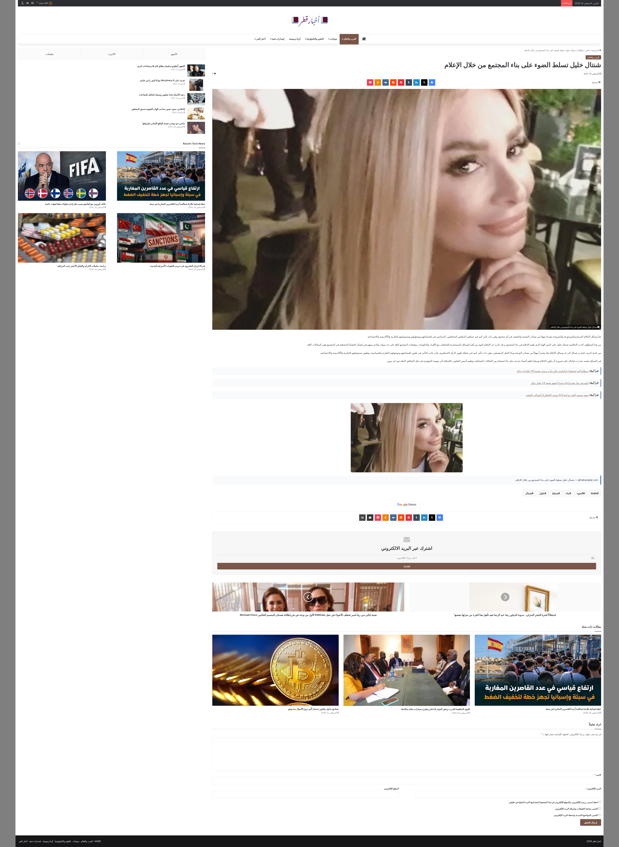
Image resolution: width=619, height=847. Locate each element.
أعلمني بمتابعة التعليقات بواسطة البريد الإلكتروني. (576, 808)
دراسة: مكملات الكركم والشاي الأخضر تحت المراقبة (81, 266)
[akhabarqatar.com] (309, 20)
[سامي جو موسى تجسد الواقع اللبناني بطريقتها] (196, 128)
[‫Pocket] (370, 82)
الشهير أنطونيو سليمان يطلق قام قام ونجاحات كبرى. (161, 66)
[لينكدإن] (416, 82)
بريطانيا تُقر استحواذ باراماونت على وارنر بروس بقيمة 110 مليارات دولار (553, 371)
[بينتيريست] (401, 82)
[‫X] (424, 82)
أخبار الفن (260, 38)
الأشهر (174, 54)
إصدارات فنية (278, 38)
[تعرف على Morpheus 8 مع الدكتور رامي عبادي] (196, 85)
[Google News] (407, 504)
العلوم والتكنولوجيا (315, 38)
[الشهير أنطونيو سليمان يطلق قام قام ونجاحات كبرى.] (196, 70)
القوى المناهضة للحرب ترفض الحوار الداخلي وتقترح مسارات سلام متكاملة (435, 709)
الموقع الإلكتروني (391, 788)
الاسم (597, 775)
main (594, 493)
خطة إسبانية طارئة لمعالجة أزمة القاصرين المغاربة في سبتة (573, 708)
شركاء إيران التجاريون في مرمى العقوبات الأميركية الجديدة (177, 266)
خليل (542, 493)
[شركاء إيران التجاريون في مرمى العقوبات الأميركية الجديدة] (161, 238)
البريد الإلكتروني (593, 788)
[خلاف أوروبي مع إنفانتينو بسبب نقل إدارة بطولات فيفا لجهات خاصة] (62, 176)
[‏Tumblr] (409, 82)
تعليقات (49, 54)
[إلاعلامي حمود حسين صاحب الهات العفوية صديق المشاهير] (196, 113)
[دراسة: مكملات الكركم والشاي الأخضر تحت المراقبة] (62, 238)
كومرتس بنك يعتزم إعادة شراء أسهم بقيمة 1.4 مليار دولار (560, 383)
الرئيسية (595, 50)
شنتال (528, 493)
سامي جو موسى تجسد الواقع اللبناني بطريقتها (163, 123)
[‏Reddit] (393, 82)
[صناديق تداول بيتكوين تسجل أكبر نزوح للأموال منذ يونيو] (275, 670)
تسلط (555, 493)
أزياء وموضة (294, 38)
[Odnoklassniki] (378, 82)
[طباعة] (362, 517)
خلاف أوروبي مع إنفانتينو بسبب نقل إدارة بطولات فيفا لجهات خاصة (75, 203)
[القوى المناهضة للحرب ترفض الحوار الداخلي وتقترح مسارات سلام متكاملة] (407, 670)
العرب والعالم (350, 38)
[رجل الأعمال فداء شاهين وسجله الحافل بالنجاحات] (196, 99)
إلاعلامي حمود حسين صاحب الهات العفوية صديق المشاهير (158, 109)
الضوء (580, 493)
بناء (567, 493)
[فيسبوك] (432, 82)
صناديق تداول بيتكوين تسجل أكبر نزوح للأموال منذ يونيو (313, 708)
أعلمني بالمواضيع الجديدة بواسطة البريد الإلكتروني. (575, 815)
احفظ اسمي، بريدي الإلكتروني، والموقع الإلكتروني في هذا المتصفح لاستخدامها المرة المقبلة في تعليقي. (553, 802)
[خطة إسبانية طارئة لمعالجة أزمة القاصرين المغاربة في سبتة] (538, 670)
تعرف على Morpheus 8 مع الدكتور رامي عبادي (162, 80)
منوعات (333, 38)
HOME (97, 841)
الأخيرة (111, 54)
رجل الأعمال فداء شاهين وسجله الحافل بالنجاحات (162, 94)
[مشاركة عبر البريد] (370, 517)
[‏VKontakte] (385, 82)
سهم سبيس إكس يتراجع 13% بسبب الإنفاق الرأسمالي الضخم (557, 395)
